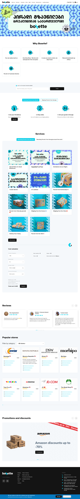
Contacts (33, 2)
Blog (23, 480)
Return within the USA (53, 256)
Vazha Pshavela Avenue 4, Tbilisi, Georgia (70, 477)
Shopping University (26, 478)
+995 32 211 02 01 (67, 474)
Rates (26, 2)
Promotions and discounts (27, 476)
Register (23, 286)
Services (17, 2)
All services (12, 240)
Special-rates (38, 2)
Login (77, 2)
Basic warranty (36, 253)
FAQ (18, 476)
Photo (35, 256)
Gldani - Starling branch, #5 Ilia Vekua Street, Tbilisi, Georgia (69, 483)
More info (30, 496)
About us (13, 2)
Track (19, 480)
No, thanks (67, 496)
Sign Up (14, 119)
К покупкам (39, 452)
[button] (6, 20)
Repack (49, 253)
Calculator (23, 2)
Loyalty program (46, 2)
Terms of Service (25, 472)
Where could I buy (25, 474)
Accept (58, 496)
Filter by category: (8, 343)
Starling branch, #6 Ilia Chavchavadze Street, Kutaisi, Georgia (69, 489)
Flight (30, 2)
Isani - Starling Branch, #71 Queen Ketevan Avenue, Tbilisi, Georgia (70, 480)
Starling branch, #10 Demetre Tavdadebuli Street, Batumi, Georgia (71, 486)
